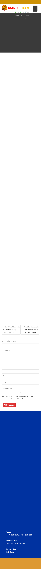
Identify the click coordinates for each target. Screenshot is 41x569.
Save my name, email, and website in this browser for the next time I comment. (17, 397)
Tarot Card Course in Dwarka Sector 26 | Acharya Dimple (31, 329)
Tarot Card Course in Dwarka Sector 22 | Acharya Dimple (11, 329)
